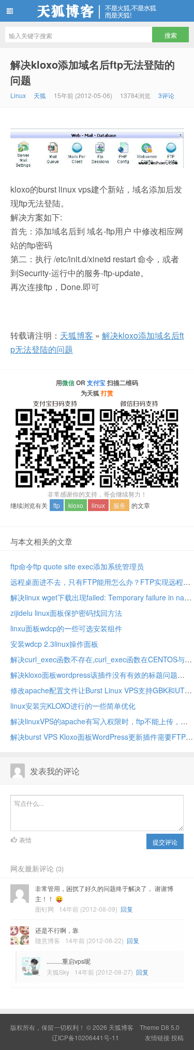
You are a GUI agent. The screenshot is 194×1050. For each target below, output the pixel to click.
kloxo (75, 505)
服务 (119, 505)
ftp (56, 505)
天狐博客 (97, 11)
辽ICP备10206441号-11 (85, 1037)
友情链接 (157, 1037)
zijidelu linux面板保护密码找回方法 (66, 613)
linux (98, 505)
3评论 (166, 95)
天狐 (40, 95)
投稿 (177, 1037)
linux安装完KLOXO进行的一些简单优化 (73, 706)
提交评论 (165, 841)
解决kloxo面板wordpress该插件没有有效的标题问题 (93, 675)
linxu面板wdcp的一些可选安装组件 (66, 628)
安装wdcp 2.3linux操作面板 (54, 644)
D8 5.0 (170, 1027)
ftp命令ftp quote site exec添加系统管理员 (77, 566)
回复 (127, 908)
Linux (18, 95)
